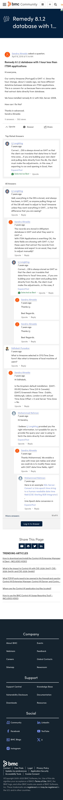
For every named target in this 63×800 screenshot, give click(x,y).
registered (31, 787)
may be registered (49, 787)
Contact (6, 768)
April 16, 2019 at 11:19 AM (22, 56)
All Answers (10, 183)
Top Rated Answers (14, 136)
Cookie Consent (32, 773)
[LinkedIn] (41, 546)
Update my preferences (16, 771)
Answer (30, 126)
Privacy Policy (43, 768)
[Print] (28, 546)
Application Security (39, 771)
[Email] (22, 546)
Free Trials (19, 768)
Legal (30, 768)
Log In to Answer (32, 523)
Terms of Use (40, 781)
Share (50, 126)
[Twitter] (35, 546)
